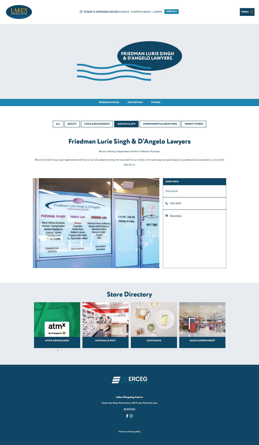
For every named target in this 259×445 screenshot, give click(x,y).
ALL (58, 124)
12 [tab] (98, 350)
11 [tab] (93, 350)
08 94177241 (129, 409)
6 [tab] (71, 350)
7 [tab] (75, 350)
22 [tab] (142, 350)
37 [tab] (210, 350)
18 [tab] (125, 350)
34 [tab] (196, 350)
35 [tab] (201, 350)
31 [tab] (183, 350)
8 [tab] (80, 350)
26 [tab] (160, 350)
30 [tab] (178, 350)
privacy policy (134, 431)
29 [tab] (174, 350)
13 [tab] (102, 350)
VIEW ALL (171, 11)
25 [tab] (156, 350)
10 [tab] (89, 350)
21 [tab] (138, 350)
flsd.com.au (176, 215)
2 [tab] (53, 350)
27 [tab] (165, 350)
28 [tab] (169, 350)
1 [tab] (48, 350)
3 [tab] (57, 350)
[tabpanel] (57, 325)
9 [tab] (84, 350)
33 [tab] (192, 350)
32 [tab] (187, 350)
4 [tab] (62, 350)
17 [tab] (120, 350)
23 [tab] (147, 350)
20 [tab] (133, 350)
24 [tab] (151, 350)
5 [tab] (66, 350)
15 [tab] (111, 350)
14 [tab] (107, 350)
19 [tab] (129, 350)
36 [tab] (205, 350)
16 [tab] (116, 350)
